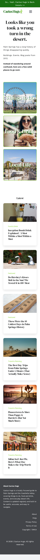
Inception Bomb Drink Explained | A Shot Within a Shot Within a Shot (19, 235)
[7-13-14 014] (20, 251)
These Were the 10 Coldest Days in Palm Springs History (19, 324)
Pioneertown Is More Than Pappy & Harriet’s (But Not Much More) (19, 416)
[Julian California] (20, 433)
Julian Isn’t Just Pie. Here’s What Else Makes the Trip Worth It (19, 463)
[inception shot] (20, 204)
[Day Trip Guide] (20, 339)
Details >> (20, 5)
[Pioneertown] (20, 386)
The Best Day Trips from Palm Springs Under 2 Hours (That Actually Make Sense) (19, 370)
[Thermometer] (20, 295)
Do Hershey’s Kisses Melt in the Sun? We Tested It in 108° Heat (19, 280)
